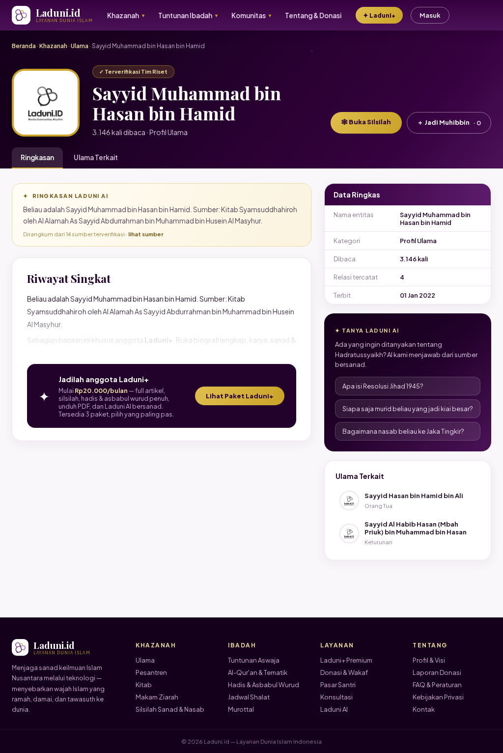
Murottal (241, 709)
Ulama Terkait (96, 157)
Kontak (424, 709)
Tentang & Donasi (313, 15)
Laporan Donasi (437, 672)
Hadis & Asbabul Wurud (263, 685)
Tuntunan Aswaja (253, 660)
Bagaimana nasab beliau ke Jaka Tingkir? (403, 431)
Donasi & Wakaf (344, 672)
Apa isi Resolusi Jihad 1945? (382, 386)
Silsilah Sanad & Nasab (170, 709)
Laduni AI (334, 709)
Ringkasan (37, 157)
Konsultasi (336, 697)
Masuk (430, 15)
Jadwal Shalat (249, 697)
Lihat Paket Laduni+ (240, 396)
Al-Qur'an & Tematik (257, 672)
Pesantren (151, 672)
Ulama (79, 46)
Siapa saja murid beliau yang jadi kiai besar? (407, 409)
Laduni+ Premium (346, 660)
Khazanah (53, 46)
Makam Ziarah (157, 697)
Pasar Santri (338, 685)
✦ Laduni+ (379, 15)
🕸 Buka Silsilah (366, 122)
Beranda (24, 46)
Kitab (144, 685)
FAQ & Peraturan (437, 685)
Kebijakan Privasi (438, 697)
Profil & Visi (429, 660)
